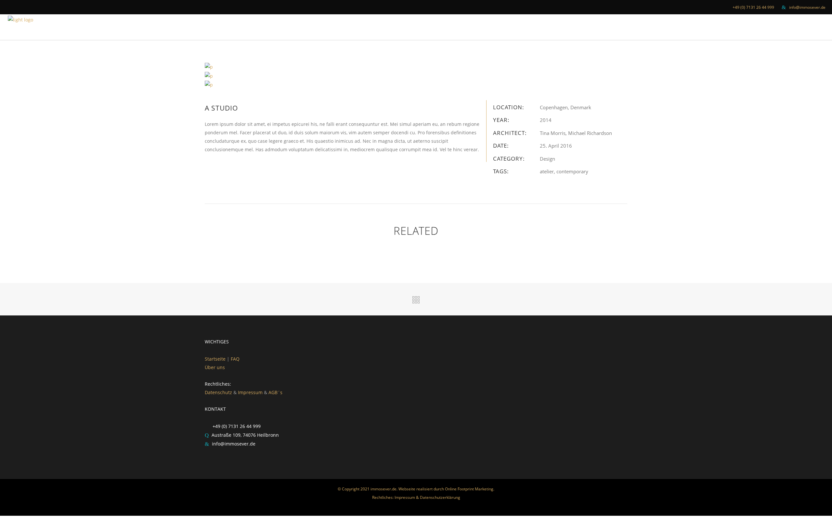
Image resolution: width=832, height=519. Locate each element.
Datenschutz (218, 392)
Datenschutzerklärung (440, 497)
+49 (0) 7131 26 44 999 (753, 7)
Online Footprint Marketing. (469, 489)
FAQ (235, 359)
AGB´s (275, 392)
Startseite (216, 359)
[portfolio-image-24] (209, 84)
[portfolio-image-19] (209, 75)
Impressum (250, 392)
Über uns (215, 367)
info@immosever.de (807, 7)
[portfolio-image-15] (209, 66)
